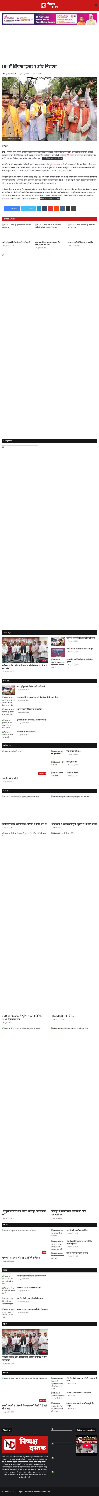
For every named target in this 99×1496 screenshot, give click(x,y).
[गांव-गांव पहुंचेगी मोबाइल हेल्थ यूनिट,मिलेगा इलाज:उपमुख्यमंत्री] (58, 1245)
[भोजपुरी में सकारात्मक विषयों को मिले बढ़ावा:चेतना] (74, 1118)
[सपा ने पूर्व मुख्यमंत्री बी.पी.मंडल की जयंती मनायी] (16, 232)
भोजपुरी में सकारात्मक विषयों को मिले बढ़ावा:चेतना (68, 1213)
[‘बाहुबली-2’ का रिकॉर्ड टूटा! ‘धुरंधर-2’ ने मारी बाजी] (74, 808)
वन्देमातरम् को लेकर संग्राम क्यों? (26, 731)
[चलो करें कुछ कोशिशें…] (58, 754)
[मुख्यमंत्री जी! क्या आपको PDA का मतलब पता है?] (8, 724)
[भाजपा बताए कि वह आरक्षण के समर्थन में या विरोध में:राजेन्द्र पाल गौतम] (49, 232)
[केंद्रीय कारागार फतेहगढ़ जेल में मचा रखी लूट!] (58, 652)
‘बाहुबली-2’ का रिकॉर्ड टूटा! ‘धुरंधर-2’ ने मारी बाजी (74, 824)
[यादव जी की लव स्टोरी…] (74, 922)
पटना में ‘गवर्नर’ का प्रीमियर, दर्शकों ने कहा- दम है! (24, 824)
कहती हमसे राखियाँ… (11, 778)
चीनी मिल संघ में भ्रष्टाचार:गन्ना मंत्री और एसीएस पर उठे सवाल (82, 1379)
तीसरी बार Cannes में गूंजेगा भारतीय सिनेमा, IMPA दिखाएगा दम (22, 1017)
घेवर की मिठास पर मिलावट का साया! (77, 1253)
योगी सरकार (70, 155)
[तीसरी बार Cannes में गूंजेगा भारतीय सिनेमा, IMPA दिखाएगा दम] (25, 922)
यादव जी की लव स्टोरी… (62, 1016)
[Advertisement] (49, 45)
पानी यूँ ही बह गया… (72, 762)
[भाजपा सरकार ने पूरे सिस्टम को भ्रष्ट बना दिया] (82, 232)
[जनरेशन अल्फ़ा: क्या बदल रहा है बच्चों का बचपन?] (8, 1280)
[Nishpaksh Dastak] (49, 5)
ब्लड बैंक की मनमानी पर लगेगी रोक (77, 1230)
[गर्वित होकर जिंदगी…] (58, 776)
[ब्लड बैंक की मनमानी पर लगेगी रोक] (58, 1233)
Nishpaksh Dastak (9, 74)
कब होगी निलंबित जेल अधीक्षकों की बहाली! (30, 1298)
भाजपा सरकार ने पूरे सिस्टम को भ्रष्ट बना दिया (80, 242)
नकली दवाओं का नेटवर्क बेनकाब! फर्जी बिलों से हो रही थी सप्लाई (24, 1407)
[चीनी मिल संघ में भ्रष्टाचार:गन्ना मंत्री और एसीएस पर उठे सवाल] (58, 1383)
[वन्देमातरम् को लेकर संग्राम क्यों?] (8, 735)
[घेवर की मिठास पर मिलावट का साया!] (58, 1256)
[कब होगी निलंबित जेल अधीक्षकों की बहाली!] (8, 1302)
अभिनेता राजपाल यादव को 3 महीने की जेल (79, 1392)
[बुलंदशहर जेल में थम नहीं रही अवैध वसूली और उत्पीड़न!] (58, 1407)
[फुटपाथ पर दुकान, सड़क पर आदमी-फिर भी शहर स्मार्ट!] (8, 1313)
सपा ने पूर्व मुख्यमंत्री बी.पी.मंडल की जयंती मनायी (16, 242)
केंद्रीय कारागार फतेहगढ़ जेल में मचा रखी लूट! (80, 649)
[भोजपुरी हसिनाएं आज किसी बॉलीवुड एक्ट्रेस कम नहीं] (25, 1118)
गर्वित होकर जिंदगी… (73, 772)
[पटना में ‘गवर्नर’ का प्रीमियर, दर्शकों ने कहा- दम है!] (25, 808)
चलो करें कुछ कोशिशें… (73, 751)
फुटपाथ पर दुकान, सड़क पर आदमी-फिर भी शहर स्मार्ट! (32, 1309)
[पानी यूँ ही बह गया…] (58, 765)
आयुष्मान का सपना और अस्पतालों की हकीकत (21, 1258)
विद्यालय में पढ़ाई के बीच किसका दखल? (29, 1287)
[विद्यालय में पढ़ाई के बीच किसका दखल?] (8, 1291)
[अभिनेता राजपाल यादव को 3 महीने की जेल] (58, 1396)
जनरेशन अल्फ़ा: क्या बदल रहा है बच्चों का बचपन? (31, 1276)
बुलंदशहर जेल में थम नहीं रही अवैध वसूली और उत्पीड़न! (80, 1404)
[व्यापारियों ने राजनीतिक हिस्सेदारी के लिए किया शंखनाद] (58, 664)
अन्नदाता (56, 164)
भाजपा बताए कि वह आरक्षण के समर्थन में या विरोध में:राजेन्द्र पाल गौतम (47, 243)
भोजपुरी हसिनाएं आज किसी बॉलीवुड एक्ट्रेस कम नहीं (24, 1213)
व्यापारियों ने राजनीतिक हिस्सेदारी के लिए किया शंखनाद (80, 660)
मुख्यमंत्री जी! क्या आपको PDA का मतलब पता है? (31, 720)
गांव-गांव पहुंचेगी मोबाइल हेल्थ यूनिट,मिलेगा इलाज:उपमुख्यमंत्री (79, 1242)
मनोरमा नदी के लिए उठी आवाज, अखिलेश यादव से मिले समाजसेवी (24, 667)
